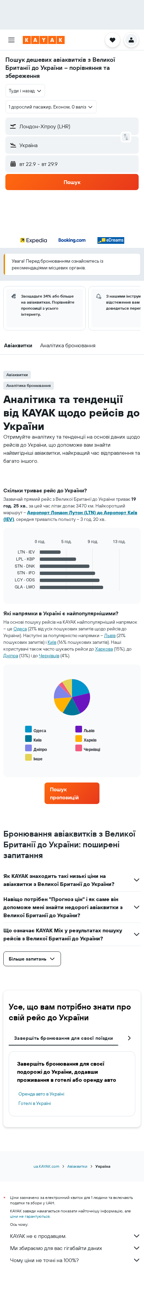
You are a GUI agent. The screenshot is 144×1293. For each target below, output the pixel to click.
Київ (52, 642)
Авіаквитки (77, 1166)
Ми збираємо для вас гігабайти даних (56, 1248)
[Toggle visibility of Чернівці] (87, 748)
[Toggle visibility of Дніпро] (36, 748)
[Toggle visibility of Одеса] (35, 729)
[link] (72, 793)
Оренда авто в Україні (41, 1094)
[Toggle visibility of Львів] (84, 729)
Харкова (104, 649)
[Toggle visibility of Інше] (34, 758)
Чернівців (49, 656)
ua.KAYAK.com (46, 1166)
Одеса (20, 629)
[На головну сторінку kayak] (44, 40)
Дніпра (10, 656)
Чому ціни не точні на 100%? (44, 1260)
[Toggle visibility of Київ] (33, 739)
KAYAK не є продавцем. (38, 1236)
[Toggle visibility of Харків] (85, 739)
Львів (110, 635)
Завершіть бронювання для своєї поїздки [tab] (63, 1038)
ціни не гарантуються (30, 1216)
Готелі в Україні (34, 1103)
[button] (11, 40)
